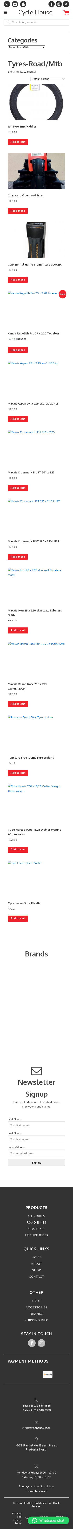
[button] (48, 1520)
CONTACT (36, 1277)
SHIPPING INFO (36, 1320)
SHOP (36, 1270)
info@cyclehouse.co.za (36, 1428)
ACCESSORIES (36, 1307)
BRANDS (36, 1314)
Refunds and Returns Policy (16, 1518)
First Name (14, 1119)
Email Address (17, 1147)
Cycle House (35, 12)
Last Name (14, 1133)
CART (36, 1301)
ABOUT (36, 1264)
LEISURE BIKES (36, 1235)
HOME (36, 1257)
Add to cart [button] (18, 142)
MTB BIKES (36, 1216)
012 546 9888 (37, 1410)
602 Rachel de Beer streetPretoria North (36, 1448)
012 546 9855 (37, 1406)
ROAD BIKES (36, 1223)
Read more (18, 211)
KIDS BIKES (37, 1229)
